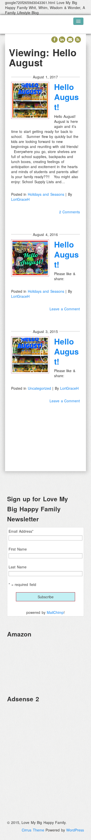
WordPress (75, 829)
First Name (18, 549)
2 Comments (69, 211)
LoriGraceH (20, 199)
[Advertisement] (45, 752)
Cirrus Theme (33, 829)
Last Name (18, 566)
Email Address (21, 531)
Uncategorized (39, 388)
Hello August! (66, 97)
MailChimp (55, 612)
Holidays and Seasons (46, 194)
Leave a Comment (65, 308)
